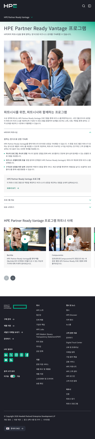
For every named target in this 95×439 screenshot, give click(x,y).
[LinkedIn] (6, 355)
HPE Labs (40, 329)
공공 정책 (39, 351)
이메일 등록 (70, 352)
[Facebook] (27, 355)
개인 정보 (7, 419)
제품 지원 (39, 374)
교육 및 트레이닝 (72, 347)
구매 (7, 319)
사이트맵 (46, 419)
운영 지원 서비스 (42, 364)
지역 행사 (69, 319)
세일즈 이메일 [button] (11, 332)
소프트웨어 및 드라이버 (44, 378)
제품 (7, 325)
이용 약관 (17, 419)
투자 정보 (39, 341)
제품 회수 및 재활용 (43, 369)
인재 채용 (39, 319)
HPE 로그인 (70, 376)
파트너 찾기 (70, 399)
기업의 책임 (40, 324)
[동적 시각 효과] (12, 376)
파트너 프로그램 (72, 403)
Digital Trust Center (74, 342)
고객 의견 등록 (71, 381)
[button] (84, 5)
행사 (67, 310)
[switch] (11, 376)
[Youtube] (6, 360)
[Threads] (22, 355)
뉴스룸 (68, 324)
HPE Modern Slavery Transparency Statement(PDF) (48, 335)
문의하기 (69, 337)
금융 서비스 (70, 361)
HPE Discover (71, 315)
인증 (67, 394)
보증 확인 (39, 383)
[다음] (12, 278)
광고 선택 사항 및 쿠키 (32, 419)
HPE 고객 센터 (71, 371)
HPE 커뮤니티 (71, 366)
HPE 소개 (39, 310)
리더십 (38, 346)
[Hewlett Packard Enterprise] (10, 6)
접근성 (38, 315)
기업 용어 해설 (71, 357)
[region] (47, 247)
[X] (11, 355)
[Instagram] (16, 355)
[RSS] (11, 360)
